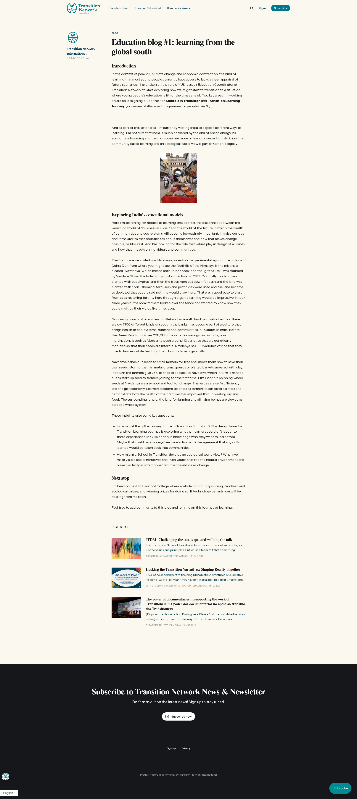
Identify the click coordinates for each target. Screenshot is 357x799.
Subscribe (280, 8)
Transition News (118, 8)
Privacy (186, 748)
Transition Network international (81, 51)
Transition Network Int (147, 8)
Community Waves (178, 8)
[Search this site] (252, 8)
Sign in (263, 8)
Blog (115, 33)
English (8, 793)
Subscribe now (181, 716)
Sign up (171, 748)
